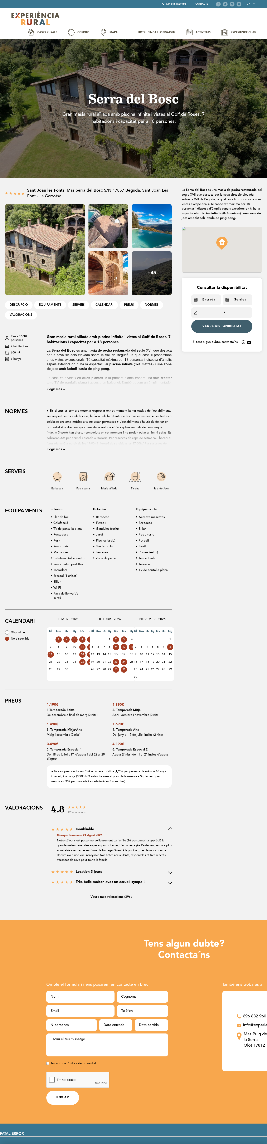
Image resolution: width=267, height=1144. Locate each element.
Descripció (19, 305)
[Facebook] (218, 4)
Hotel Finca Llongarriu (156, 32)
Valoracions (21, 315)
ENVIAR (62, 1097)
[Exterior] (45, 249)
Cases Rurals (47, 32)
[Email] (249, 342)
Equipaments (50, 305)
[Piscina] (152, 226)
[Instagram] (232, 4)
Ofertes (83, 32)
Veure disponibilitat (222, 326)
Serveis (78, 305)
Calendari (104, 305)
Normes (152, 305)
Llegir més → (56, 389)
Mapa (114, 32)
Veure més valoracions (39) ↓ (111, 897)
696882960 (243, 342)
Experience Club (243, 32)
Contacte (201, 4)
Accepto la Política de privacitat (73, 1063)
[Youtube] (239, 4)
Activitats (202, 32)
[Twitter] (225, 4)
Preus (129, 305)
